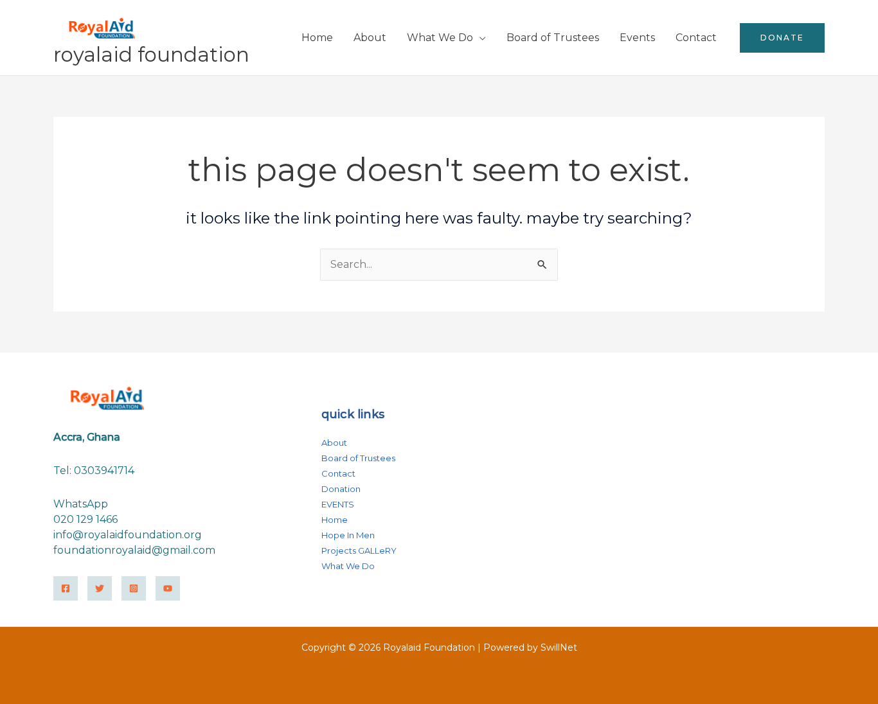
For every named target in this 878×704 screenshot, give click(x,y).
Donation (341, 489)
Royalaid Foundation (151, 54)
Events (637, 37)
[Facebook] (65, 588)
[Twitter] (99, 588)
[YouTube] (168, 588)
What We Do (440, 37)
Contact (696, 37)
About (370, 37)
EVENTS (337, 504)
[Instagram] (133, 588)
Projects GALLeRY (359, 550)
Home (317, 37)
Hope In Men (348, 535)
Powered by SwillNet (530, 647)
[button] (782, 38)
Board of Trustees (552, 37)
